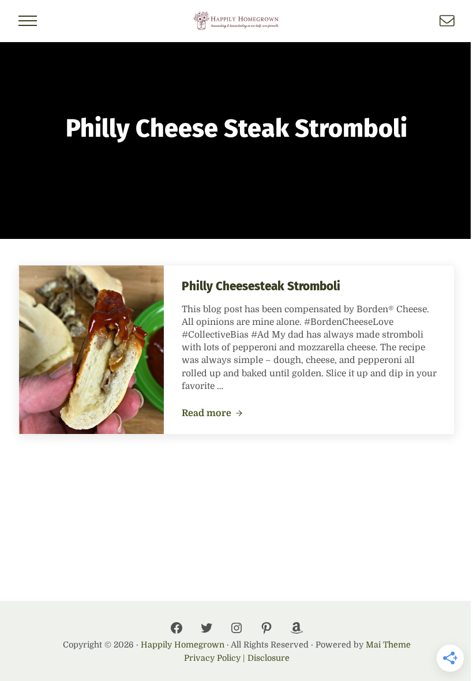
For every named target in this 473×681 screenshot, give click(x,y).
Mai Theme (388, 644)
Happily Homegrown (182, 644)
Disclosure (268, 658)
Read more (212, 414)
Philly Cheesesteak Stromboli (261, 286)
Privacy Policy (212, 658)
